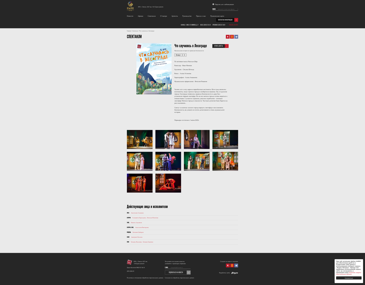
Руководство (187, 16)
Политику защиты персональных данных (348, 273)
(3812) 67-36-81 (221, 25)
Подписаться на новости (176, 272)
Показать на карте (233, 25)
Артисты (175, 16)
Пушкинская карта (217, 16)
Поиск (214, 9)
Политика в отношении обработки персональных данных (145, 278)
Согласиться (349, 278)
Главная (129, 31)
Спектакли (152, 16)
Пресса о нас (201, 16)
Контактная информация (225, 20)
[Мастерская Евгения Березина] (234, 273)
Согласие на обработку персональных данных (179, 278)
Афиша (140, 16)
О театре (163, 16)
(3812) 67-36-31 (207, 25)
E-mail (166, 267)
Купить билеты (218, 46)
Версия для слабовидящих (224, 4)
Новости (130, 16)
